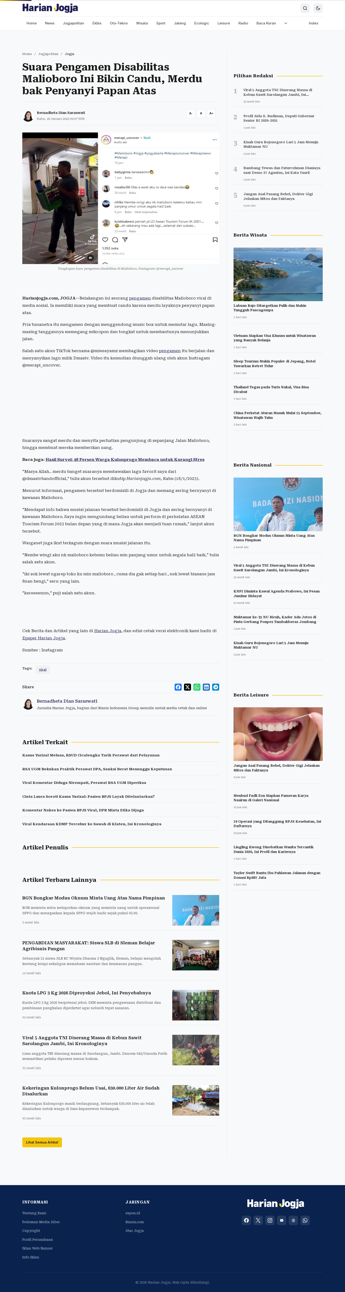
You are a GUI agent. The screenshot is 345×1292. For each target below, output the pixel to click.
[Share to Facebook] (178, 687)
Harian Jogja (107, 630)
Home (32, 23)
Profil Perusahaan (37, 1239)
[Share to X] (187, 687)
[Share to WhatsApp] (196, 687)
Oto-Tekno (119, 23)
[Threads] (293, 1220)
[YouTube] (281, 1220)
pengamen (140, 298)
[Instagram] (270, 1220)
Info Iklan (30, 1257)
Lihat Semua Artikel (42, 1142)
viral (42, 669)
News (49, 23)
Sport (160, 23)
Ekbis (96, 23)
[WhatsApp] (305, 1220)
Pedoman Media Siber (41, 1222)
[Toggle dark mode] (318, 8)
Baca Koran (266, 23)
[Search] (305, 8)
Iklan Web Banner (37, 1248)
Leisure (224, 23)
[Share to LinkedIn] (206, 687)
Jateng (180, 23)
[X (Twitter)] (258, 1220)
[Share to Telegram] (215, 687)
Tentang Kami (34, 1213)
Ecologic (201, 23)
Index (313, 23)
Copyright (31, 1231)
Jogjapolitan (73, 23)
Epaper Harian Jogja (43, 638)
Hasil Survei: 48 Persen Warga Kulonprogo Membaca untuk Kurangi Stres (125, 459)
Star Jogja (135, 1231)
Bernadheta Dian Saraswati (61, 113)
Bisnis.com (135, 1222)
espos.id (133, 1213)
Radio (243, 23)
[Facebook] (246, 1220)
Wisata (142, 23)
